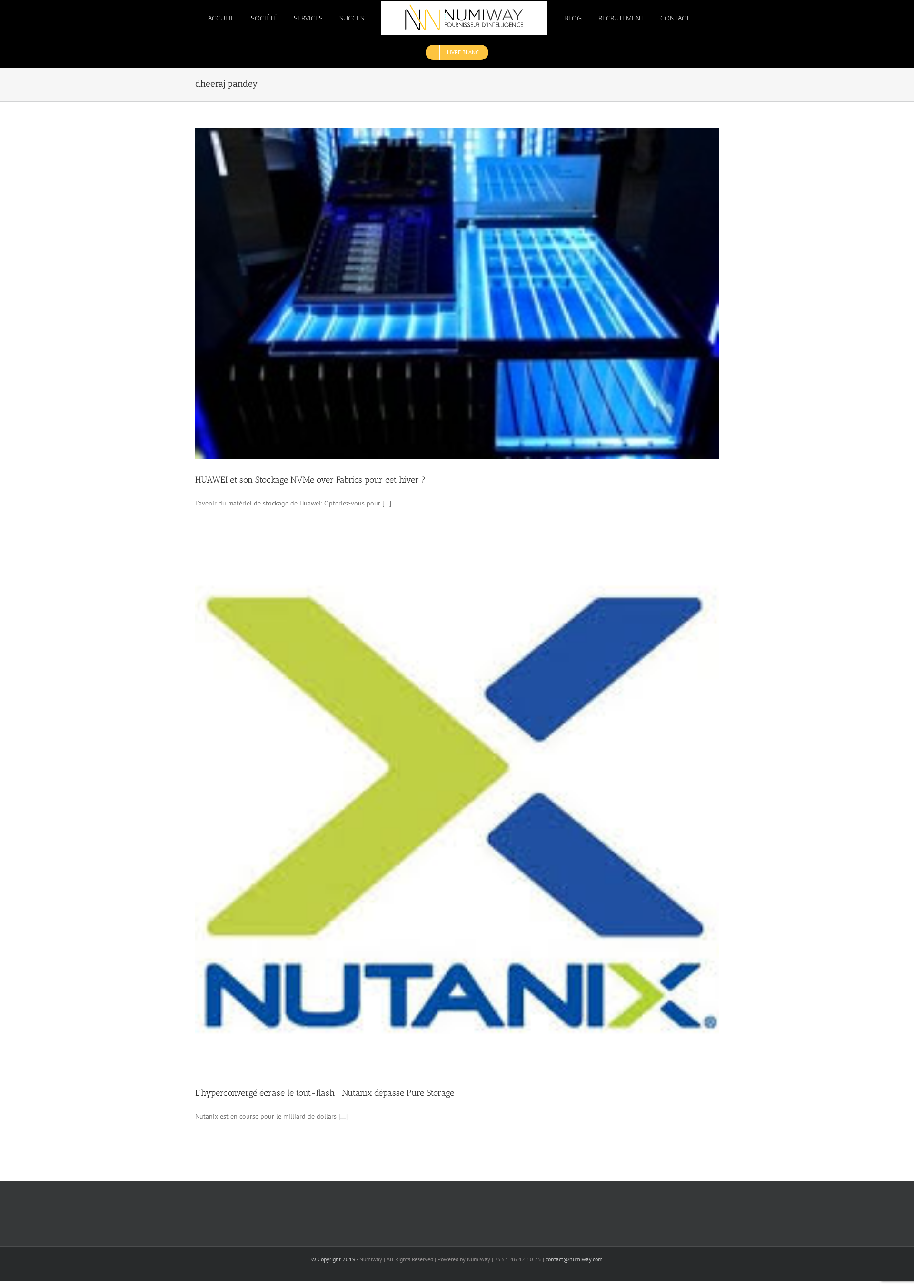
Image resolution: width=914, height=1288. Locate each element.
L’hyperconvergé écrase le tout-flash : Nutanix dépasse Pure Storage (324, 1093)
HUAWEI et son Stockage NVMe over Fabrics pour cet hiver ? (310, 480)
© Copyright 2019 (333, 1259)
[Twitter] (457, 1210)
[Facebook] (435, 1210)
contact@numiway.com (574, 1259)
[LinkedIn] (479, 1210)
